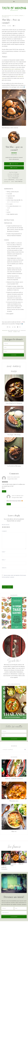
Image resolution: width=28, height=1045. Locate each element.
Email (4, 559)
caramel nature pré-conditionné (12, 69)
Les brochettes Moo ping (14, 466)
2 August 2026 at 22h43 (12, 478)
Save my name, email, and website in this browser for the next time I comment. (14, 576)
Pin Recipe (14, 167)
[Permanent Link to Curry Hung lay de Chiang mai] (14, 401)
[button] (14, 1)
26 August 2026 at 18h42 (17, 497)
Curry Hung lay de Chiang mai (14, 403)
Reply (4, 491)
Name (4, 551)
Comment (4, 531)
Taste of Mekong (14, 8)
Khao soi (14, 831)
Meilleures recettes (6, 15)
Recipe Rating (5, 524)
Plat (13, 15)
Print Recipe (14, 163)
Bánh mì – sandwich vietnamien (14, 778)
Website (4, 567)
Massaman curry (14, 801)
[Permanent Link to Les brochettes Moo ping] (14, 463)
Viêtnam (21, 15)
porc (18, 331)
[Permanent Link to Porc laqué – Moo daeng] (14, 432)
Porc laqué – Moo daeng (14, 434)
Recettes (17, 15)
